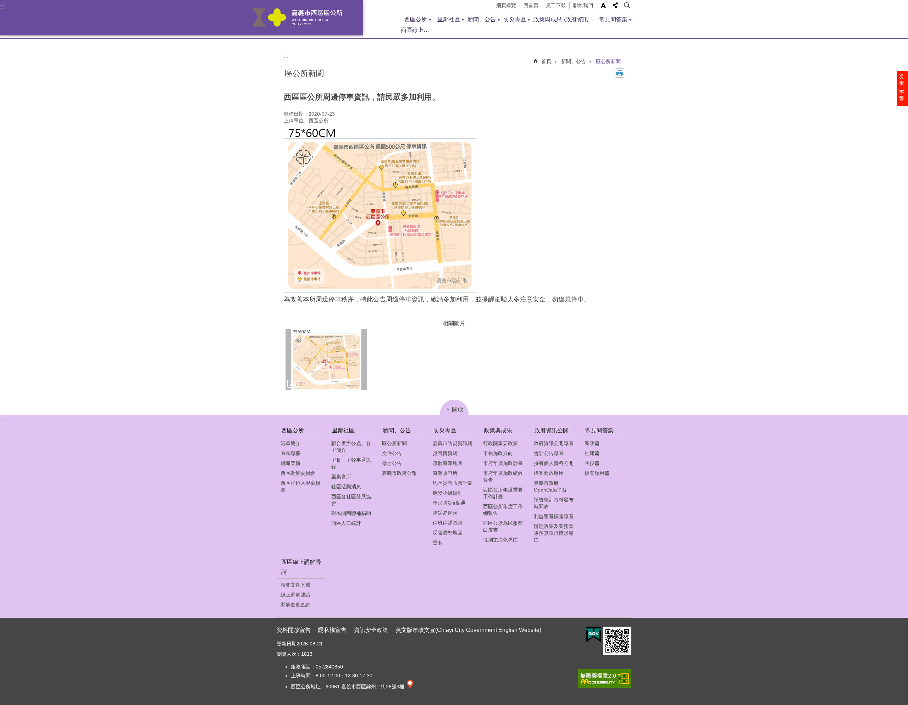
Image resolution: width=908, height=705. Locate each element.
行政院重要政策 (500, 443)
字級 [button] (603, 5)
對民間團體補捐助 (351, 513)
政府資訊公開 (581, 19)
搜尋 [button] (627, 5)
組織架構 (290, 463)
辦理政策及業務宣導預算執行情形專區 (554, 533)
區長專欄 (290, 453)
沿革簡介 (290, 443)
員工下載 (556, 5)
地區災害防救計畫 (452, 483)
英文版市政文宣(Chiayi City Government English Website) (468, 630)
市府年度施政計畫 (503, 463)
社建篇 (592, 453)
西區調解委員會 (298, 473)
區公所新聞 (608, 61)
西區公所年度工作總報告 (503, 510)
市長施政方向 (498, 453)
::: (2, 7)
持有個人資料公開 (554, 463)
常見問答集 (613, 19)
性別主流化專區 (500, 540)
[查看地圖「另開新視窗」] (410, 686)
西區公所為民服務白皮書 (503, 526)
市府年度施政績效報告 (503, 476)
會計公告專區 (549, 453)
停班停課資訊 (448, 523)
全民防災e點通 (449, 503)
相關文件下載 (295, 585)
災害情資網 (445, 453)
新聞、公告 (481, 19)
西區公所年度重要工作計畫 (503, 493)
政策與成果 (547, 19)
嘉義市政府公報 (399, 473)
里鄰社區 (448, 19)
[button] (326, 359)
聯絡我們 (583, 5)
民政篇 (592, 443)
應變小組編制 (448, 493)
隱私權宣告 (332, 630)
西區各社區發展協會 (351, 500)
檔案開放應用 (549, 473)
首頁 (546, 61)
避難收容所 (445, 473)
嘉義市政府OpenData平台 (550, 486)
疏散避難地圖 (448, 463)
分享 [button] (615, 5)
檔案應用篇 (597, 473)
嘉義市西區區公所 (298, 18)
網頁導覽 (506, 5)
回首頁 (531, 5)
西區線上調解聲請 (417, 30)
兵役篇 (592, 463)
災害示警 (901, 87)
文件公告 (392, 453)
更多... (440, 542)
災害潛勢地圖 (448, 532)
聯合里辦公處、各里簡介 (351, 446)
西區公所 (415, 19)
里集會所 (341, 476)
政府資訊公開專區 (554, 443)
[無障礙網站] (604, 686)
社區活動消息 (346, 486)
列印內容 (619, 73)
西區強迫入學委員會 (300, 486)
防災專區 (514, 19)
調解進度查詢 (295, 604)
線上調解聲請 (295, 595)
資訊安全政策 (371, 630)
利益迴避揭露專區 (554, 516)
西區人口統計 (346, 523)
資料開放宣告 (294, 630)
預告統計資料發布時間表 (554, 503)
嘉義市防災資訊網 (452, 443)
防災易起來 (445, 513)
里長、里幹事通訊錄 (351, 463)
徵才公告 (392, 463)
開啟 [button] (457, 409)
